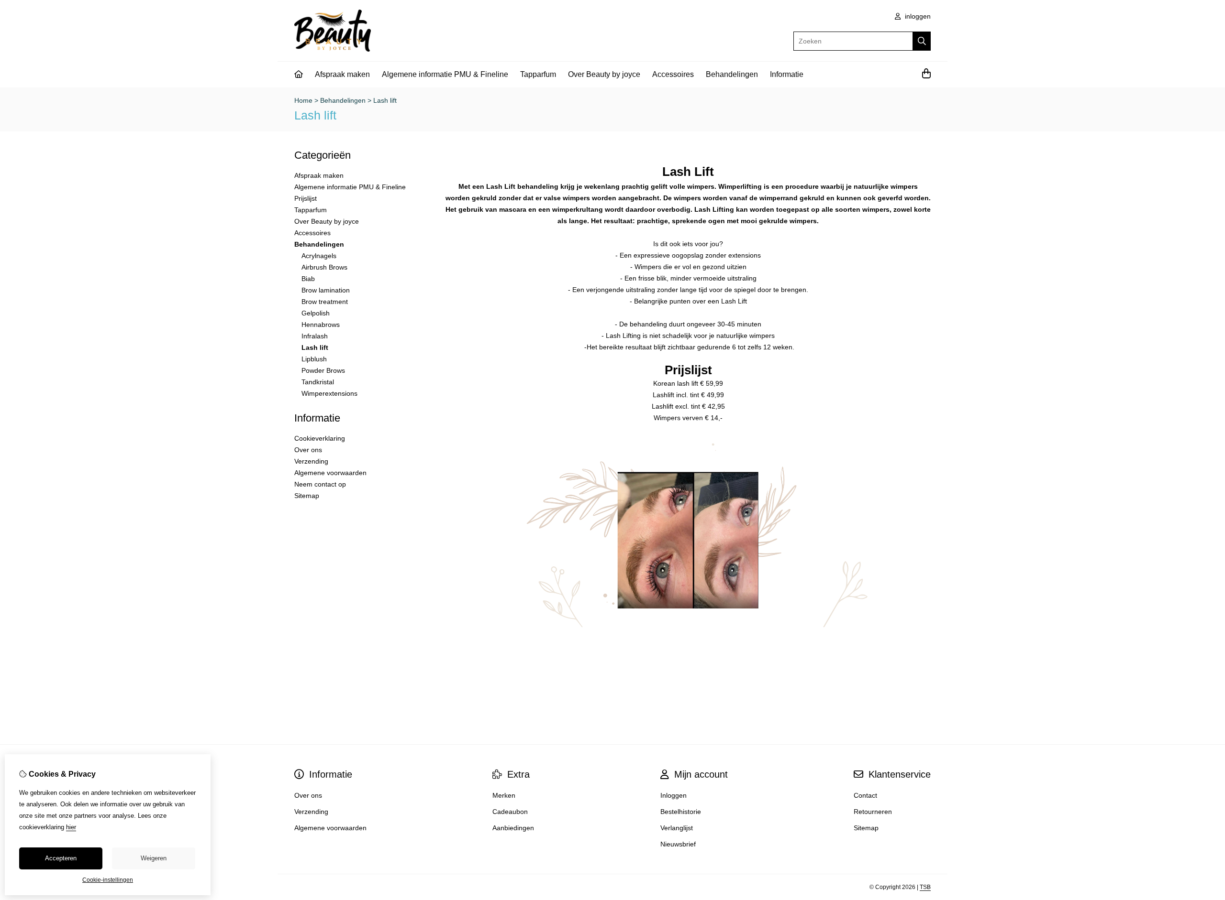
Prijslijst (305, 198)
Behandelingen (732, 74)
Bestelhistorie (680, 811)
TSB (925, 887)
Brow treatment (324, 301)
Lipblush (314, 359)
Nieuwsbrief (678, 844)
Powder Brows (323, 370)
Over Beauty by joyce (604, 74)
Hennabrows (320, 324)
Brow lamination (325, 290)
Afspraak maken (342, 74)
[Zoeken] (922, 41)
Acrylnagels (318, 256)
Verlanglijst (676, 828)
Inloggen (673, 795)
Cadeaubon (510, 811)
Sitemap (306, 495)
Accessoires (673, 74)
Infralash (314, 336)
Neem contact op (320, 484)
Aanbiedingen (513, 828)
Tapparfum (538, 74)
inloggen (917, 16)
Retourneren (873, 811)
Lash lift (385, 100)
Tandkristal (317, 382)
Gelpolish (315, 313)
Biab (308, 278)
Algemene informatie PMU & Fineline (445, 74)
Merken (503, 795)
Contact (865, 795)
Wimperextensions (329, 393)
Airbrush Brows (324, 267)
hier (71, 827)
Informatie (786, 74)
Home (303, 100)
